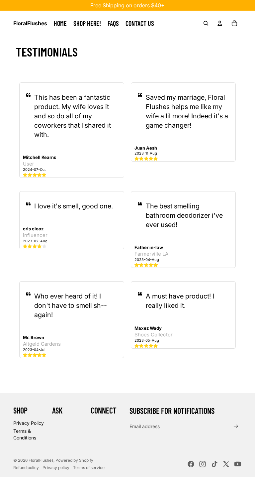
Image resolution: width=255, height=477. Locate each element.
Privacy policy (55, 467)
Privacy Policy (28, 423)
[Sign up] (236, 426)
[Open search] (206, 23)
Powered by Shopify (74, 460)
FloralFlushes (41, 460)
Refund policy (26, 467)
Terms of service (89, 467)
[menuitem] (60, 23)
